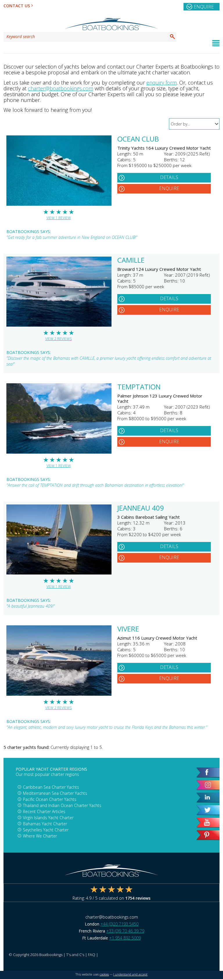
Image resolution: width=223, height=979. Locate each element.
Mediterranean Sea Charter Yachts (55, 793)
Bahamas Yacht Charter (45, 823)
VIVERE (128, 629)
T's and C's (75, 954)
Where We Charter (40, 836)
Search (172, 36)
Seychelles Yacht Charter (46, 830)
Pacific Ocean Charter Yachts (49, 799)
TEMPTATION (139, 387)
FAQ (91, 954)
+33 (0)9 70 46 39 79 (125, 931)
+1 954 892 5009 (125, 938)
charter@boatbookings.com (60, 88)
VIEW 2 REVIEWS (58, 338)
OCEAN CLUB (138, 139)
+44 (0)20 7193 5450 (119, 924)
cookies (104, 974)
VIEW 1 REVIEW (58, 217)
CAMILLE (131, 261)
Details (169, 177)
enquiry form (161, 82)
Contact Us (16, 5)
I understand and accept (130, 974)
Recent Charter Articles (44, 811)
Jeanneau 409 (140, 508)
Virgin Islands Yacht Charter (48, 817)
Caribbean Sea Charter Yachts (51, 787)
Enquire (204, 6)
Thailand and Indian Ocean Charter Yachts (62, 805)
